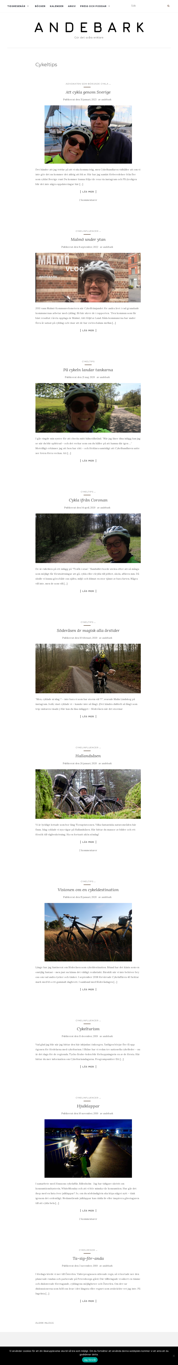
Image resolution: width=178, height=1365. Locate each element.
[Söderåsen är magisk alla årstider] (88, 668)
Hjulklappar (88, 1106)
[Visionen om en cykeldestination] (88, 932)
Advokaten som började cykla (87, 83)
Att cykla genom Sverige (88, 92)
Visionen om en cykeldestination (88, 889)
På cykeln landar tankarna (88, 369)
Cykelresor (87, 1250)
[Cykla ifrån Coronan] (88, 538)
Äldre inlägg (44, 1323)
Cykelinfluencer (87, 231)
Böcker (40, 6)
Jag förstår (90, 1359)
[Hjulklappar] (88, 1148)
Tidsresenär (16, 6)
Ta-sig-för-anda (88, 1258)
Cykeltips (88, 361)
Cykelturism (88, 1028)
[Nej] (173, 1356)
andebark (106, 99)
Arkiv (72, 6)
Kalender (57, 6)
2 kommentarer (88, 200)
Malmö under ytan (88, 239)
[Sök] (168, 6)
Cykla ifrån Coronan (88, 500)
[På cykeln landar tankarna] (88, 408)
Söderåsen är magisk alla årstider (88, 630)
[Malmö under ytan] (88, 277)
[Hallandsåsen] (88, 794)
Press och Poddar (93, 6)
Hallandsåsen (88, 755)
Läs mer (88, 191)
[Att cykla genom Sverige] (88, 134)
